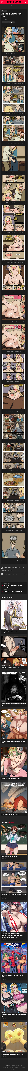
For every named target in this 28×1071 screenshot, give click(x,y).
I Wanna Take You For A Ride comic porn (12, 976)
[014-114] (13, 426)
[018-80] (13, 545)
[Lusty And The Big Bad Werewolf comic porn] (14, 687)
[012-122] (13, 367)
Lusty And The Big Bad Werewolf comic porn (13, 704)
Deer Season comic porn (9, 856)
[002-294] (13, 69)
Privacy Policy (22, 1067)
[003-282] (13, 99)
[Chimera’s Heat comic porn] (14, 797)
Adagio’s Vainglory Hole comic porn (12, 1054)
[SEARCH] (26, 2)
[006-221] (13, 188)
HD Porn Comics (14, 2)
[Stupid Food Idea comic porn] (14, 651)
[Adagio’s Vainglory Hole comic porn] (14, 1037)
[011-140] (13, 337)
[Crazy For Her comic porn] (14, 615)
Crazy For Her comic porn (9, 632)
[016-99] (13, 486)
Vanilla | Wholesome (7, 570)
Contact (16, 1067)
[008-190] (13, 248)
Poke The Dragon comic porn (10, 778)
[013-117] (13, 397)
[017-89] (13, 516)
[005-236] (13, 158)
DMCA (11, 1067)
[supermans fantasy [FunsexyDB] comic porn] (14, 877)
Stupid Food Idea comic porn (10, 668)
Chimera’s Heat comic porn (9, 814)
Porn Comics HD (14, 1069)
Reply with (25, 574)
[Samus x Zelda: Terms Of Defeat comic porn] (14, 998)
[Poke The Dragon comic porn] (14, 762)
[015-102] (13, 456)
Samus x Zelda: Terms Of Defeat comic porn (13, 1015)
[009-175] (13, 277)
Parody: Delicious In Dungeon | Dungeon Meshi (12, 568)
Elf (2, 565)
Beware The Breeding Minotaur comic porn (13, 742)
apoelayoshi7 (11, 22)
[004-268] (13, 129)
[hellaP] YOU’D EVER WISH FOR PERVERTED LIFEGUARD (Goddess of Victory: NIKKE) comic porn (12, 935)
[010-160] (13, 307)
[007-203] (13, 218)
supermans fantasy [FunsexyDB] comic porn (13, 895)
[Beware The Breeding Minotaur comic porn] (14, 724)
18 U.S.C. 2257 (6, 1067)
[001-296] (13, 39)
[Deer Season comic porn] (14, 839)
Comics (3, 629)
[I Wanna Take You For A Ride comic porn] (14, 958)
